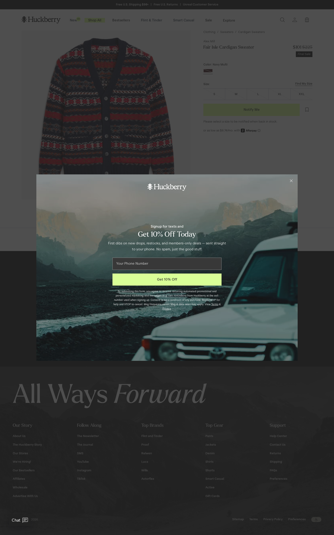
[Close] (291, 180)
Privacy (166, 308)
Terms (214, 304)
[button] (20, 520)
